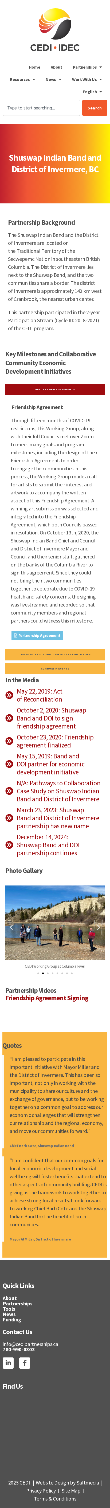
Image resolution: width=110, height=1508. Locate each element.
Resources (20, 79)
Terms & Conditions (55, 1498)
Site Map (71, 1490)
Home (34, 67)
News (51, 79)
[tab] (55, 389)
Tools (9, 1308)
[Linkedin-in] (8, 1362)
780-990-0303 (19, 1349)
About (56, 67)
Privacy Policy (41, 1490)
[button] (11, 927)
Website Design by (56, 1482)
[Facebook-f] (24, 1362)
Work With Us (84, 79)
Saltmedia (88, 1482)
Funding (12, 1319)
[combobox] (41, 108)
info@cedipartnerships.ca (30, 1344)
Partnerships (85, 67)
